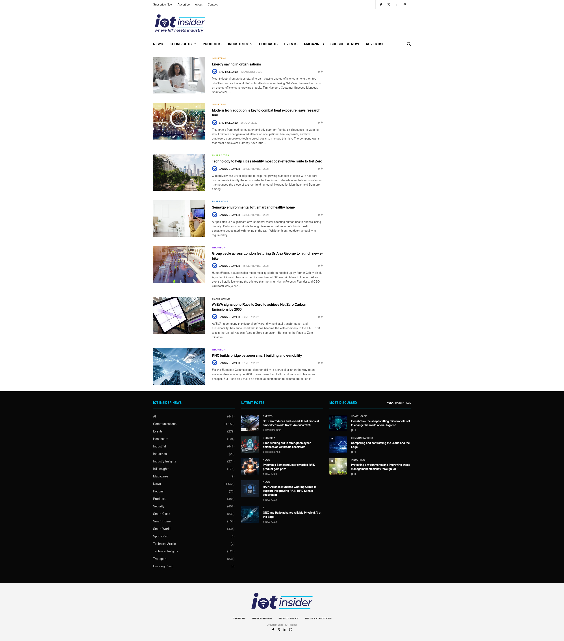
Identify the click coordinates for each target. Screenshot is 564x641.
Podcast (158, 491)
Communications (164, 423)
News (158, 43)
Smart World (221, 299)
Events (290, 43)
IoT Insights (181, 43)
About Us (239, 618)
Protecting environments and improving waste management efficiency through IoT (380, 466)
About (198, 4)
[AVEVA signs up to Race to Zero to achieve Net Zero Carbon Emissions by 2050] (179, 315)
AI (154, 416)
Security (158, 506)
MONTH (399, 402)
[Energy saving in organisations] (179, 75)
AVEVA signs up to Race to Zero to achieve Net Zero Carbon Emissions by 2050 (259, 307)
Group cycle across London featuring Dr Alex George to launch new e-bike (267, 256)
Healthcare (160, 438)
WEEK (389, 402)
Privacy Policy (288, 618)
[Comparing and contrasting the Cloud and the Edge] (338, 444)
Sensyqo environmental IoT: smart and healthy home (253, 207)
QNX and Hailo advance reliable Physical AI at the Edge (292, 514)
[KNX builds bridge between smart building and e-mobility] (179, 366)
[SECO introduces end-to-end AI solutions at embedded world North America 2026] (250, 423)
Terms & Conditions (318, 618)
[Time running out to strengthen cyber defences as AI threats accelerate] (250, 444)
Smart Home (220, 201)
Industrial (219, 58)
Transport (219, 247)
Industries (238, 43)
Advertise (184, 4)
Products (212, 43)
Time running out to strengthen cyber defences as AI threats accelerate (287, 445)
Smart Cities (220, 155)
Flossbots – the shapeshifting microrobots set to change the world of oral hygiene (380, 423)
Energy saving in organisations (236, 64)
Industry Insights (164, 461)
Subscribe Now (162, 4)
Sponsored (160, 536)
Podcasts (268, 43)
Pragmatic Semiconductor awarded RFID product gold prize (289, 466)
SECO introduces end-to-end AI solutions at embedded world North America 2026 (291, 423)
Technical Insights (165, 551)
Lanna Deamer (229, 168)
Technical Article (164, 543)
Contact (213, 4)
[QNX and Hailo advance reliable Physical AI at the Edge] (250, 514)
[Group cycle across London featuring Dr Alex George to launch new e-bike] (179, 264)
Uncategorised (163, 566)
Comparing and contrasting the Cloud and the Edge (380, 445)
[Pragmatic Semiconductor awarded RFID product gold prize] (250, 466)
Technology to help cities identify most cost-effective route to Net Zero (267, 161)
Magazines (314, 43)
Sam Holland (228, 71)
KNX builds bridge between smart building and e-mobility (257, 355)
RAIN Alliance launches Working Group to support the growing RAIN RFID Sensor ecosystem (290, 490)
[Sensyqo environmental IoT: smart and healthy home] (179, 218)
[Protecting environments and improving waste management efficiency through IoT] (338, 466)
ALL (408, 402)
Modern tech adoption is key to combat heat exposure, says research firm (266, 112)
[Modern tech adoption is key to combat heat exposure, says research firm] (179, 121)
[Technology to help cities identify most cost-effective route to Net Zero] (179, 172)
